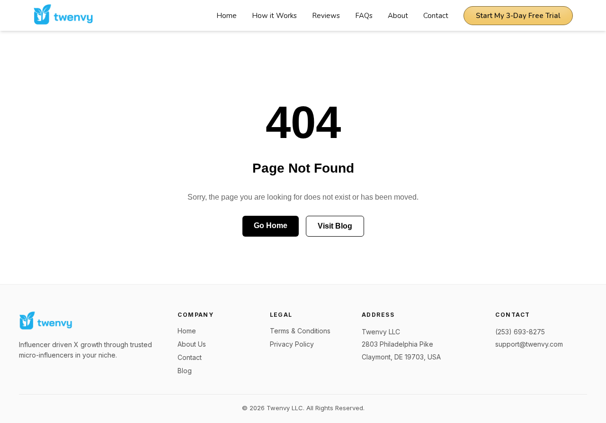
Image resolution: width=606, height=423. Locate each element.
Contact (435, 15)
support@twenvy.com (529, 344)
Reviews (326, 15)
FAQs (364, 15)
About (398, 15)
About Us (192, 344)
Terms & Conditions (300, 331)
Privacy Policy (292, 344)
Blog (185, 371)
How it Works (274, 15)
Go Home (270, 225)
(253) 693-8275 (520, 332)
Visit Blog (335, 226)
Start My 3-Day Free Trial (518, 15)
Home (226, 15)
